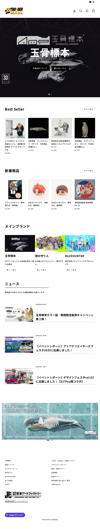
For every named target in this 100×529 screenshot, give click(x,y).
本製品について (40, 68)
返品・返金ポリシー (58, 469)
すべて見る (88, 109)
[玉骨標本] (50, 421)
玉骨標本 (8, 461)
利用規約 (54, 472)
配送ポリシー (56, 476)
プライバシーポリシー (59, 465)
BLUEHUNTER (10, 476)
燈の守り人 (9, 472)
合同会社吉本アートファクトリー (16, 501)
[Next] (90, 421)
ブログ (7, 484)
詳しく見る (11, 270)
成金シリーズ (9, 465)
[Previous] (9, 421)
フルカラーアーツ (11, 469)
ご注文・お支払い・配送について (63, 461)
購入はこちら (60, 68)
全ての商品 (9, 480)
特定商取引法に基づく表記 (60, 480)
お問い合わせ (56, 484)
